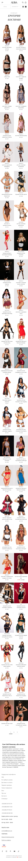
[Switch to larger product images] (23, 6)
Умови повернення (7, 788)
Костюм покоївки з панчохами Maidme (21, 48)
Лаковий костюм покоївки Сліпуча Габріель (21, 606)
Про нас (4, 793)
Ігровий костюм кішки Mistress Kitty (7, 342)
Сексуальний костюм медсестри (7, 195)
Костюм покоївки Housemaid (21, 165)
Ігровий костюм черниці (7, 283)
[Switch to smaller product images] (25, 6)
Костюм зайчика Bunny (21, 135)
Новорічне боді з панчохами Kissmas (7, 254)
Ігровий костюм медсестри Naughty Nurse (21, 695)
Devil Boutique (21, 251)
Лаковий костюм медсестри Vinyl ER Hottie (7, 695)
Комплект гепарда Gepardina (7, 107)
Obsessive (7, 45)
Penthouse (21, 222)
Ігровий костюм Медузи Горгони (21, 636)
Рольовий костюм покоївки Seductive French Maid (7, 548)
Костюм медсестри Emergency (7, 165)
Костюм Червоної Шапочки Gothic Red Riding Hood (7, 518)
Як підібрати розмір (7, 780)
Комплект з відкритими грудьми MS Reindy (7, 577)
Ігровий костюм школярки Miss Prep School (7, 312)
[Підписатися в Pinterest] (10, 851)
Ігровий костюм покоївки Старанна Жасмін (7, 606)
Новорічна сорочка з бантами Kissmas (21, 342)
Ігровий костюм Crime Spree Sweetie (7, 665)
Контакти (4, 796)
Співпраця (4, 798)
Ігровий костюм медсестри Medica (7, 136)
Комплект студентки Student (21, 77)
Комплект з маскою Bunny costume (21, 283)
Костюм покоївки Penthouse (21, 224)
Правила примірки (7, 785)
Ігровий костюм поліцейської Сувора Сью (21, 724)
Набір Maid (7, 76)
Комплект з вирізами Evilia (21, 312)
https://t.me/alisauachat (8, 837)
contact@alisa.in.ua (7, 830)
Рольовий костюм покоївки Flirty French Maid (21, 430)
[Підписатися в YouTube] (14, 851)
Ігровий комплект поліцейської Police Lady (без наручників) (7, 636)
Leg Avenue (7, 310)
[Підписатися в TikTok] (18, 851)
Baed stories (7, 633)
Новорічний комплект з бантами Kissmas (7, 489)
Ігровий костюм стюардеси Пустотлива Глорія (21, 371)
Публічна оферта (6, 840)
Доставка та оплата (7, 782)
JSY (21, 369)
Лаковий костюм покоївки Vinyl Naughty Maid (21, 401)
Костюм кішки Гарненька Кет (21, 577)
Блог (3, 790)
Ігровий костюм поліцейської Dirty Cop (21, 518)
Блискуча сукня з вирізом (7, 401)
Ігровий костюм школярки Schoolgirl (21, 548)
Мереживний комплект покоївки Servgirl (7, 371)
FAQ (3, 777)
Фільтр (5, 6)
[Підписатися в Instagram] (6, 851)
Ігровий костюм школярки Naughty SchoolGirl (7, 430)
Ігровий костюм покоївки (21, 254)
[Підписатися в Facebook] (2, 851)
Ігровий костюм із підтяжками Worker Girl (21, 459)
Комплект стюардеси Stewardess (21, 107)
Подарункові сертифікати (9, 774)
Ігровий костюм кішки (7, 723)
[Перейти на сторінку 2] (17, 732)
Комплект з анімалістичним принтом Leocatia (7, 224)
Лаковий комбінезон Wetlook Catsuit (21, 665)
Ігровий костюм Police (21, 194)
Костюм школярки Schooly (7, 48)
